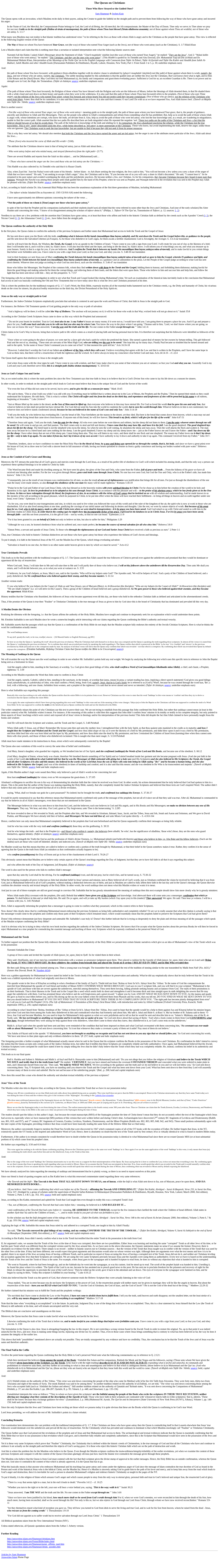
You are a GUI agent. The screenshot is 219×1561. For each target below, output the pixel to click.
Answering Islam (9, 1557)
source (75, 81)
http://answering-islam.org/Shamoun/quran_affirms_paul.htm (35, 1544)
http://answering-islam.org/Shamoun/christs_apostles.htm (33, 1546)
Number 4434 (43, 970)
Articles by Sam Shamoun (13, 1554)
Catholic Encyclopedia (104, 1095)
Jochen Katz (118, 13)
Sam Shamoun (102, 13)
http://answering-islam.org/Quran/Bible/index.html (30, 1541)
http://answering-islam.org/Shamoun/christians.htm (31, 1538)
